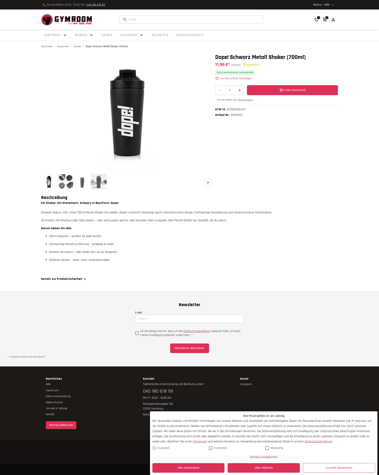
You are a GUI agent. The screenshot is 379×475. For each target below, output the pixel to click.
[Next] (208, 182)
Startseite (47, 46)
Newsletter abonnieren (189, 348)
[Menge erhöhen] (240, 90)
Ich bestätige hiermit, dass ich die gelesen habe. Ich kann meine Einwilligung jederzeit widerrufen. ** (190, 333)
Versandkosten (245, 99)
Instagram (246, 384)
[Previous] (47, 182)
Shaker (77, 46)
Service (321, 5)
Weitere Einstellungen (264, 457)
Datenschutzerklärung (197, 331)
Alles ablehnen (264, 468)
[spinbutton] (229, 90)
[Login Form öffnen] (333, 20)
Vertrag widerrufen (61, 425)
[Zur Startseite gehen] (66, 19)
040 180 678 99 (96, 5)
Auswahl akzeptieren (339, 468)
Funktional (220, 448)
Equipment (63, 46)
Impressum (200, 441)
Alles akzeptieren (188, 468)
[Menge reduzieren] (219, 90)
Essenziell (163, 448)
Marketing (276, 448)
